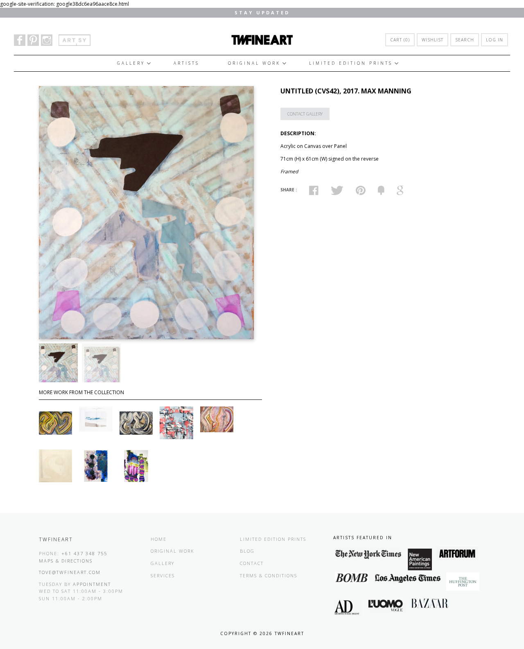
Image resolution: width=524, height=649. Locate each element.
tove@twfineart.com (70, 572)
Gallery (131, 63)
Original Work (254, 63)
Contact (252, 563)
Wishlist (432, 40)
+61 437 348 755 (84, 553)
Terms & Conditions (268, 575)
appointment (92, 584)
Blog (247, 551)
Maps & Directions (66, 561)
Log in (494, 40)
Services (163, 575)
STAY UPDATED (262, 12)
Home (159, 539)
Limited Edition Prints (351, 63)
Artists (186, 63)
